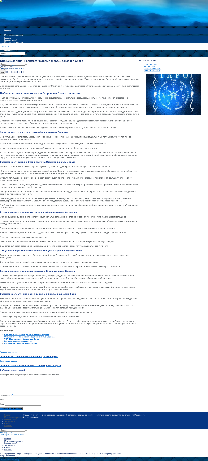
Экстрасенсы (9, 421)
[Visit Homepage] (7, 1)
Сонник (7, 424)
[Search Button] (26, 54)
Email (2, 404)
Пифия (14, 66)
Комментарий (6, 395)
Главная (7, 30)
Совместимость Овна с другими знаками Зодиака (26, 335)
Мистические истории (13, 35)
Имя (2, 399)
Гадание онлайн (11, 46)
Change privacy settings (10, 460)
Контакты (8, 426)
